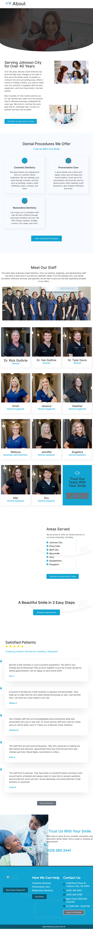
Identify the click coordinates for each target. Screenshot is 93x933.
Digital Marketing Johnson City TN (54, 927)
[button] (10, 3)
